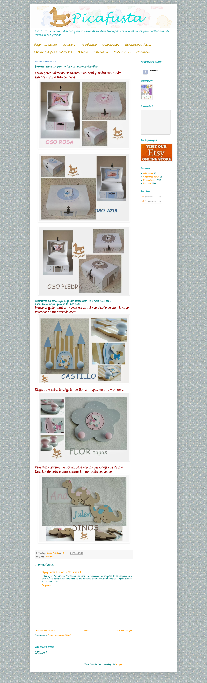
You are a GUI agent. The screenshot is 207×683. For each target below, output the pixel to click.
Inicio (86, 630)
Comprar (68, 45)
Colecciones (110, 45)
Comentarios (150, 201)
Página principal (45, 45)
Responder (46, 585)
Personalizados (149, 180)
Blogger (118, 664)
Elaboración (122, 52)
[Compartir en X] (76, 553)
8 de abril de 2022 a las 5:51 (68, 572)
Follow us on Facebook (145, 72)
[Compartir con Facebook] (79, 553)
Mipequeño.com (48, 572)
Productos (88, 45)
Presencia (101, 52)
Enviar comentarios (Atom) (59, 635)
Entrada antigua (124, 630)
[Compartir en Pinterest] (82, 553)
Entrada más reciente (45, 630)
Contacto (143, 52)
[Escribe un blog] (74, 553)
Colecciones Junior (138, 45)
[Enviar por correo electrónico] (71, 553)
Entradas (148, 196)
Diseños (82, 52)
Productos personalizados (53, 52)
